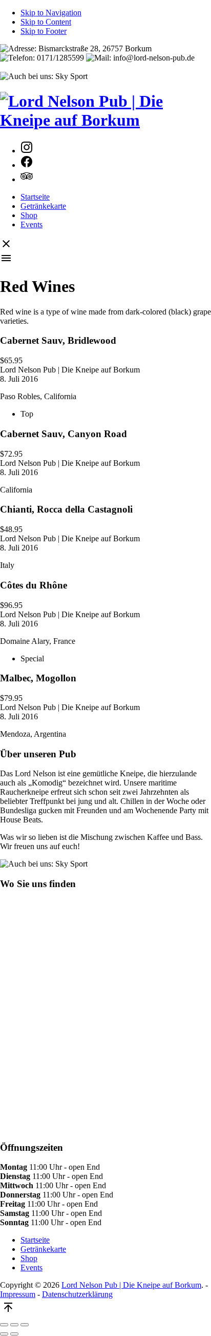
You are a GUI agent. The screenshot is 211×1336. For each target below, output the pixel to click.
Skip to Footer (43, 31)
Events (31, 224)
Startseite (35, 196)
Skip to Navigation (50, 12)
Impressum (17, 1294)
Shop (28, 215)
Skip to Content (45, 21)
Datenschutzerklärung (77, 1294)
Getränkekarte (43, 206)
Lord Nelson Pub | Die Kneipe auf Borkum (131, 1285)
